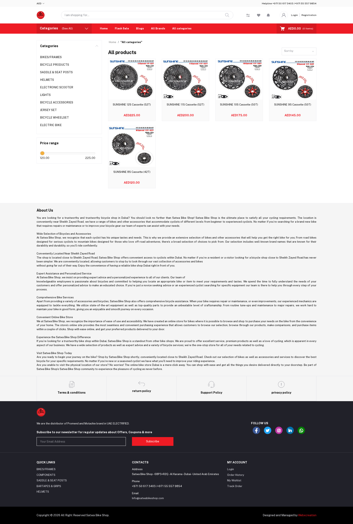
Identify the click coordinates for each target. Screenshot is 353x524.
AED (39, 3)
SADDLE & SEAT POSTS (56, 72)
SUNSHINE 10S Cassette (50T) (239, 104)
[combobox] (299, 52)
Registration (309, 15)
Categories (49, 46)
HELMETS (47, 79)
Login (294, 15)
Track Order (234, 486)
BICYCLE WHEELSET (54, 117)
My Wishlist (234, 480)
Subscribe (152, 441)
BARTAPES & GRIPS (49, 486)
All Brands (158, 28)
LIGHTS (45, 95)
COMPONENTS (46, 474)
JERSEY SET (48, 110)
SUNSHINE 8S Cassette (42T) (131, 171)
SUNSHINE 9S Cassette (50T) (292, 104)
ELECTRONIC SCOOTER (56, 87)
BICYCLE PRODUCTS (54, 64)
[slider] (42, 153)
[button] (268, 15)
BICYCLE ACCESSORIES (56, 102)
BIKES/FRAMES (51, 57)
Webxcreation (307, 515)
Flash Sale (122, 28)
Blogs (140, 28)
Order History (235, 474)
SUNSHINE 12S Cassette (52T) (132, 104)
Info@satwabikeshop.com (148, 498)
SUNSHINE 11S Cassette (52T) (185, 104)
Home (104, 28)
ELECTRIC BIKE (51, 125)
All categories (181, 28)
